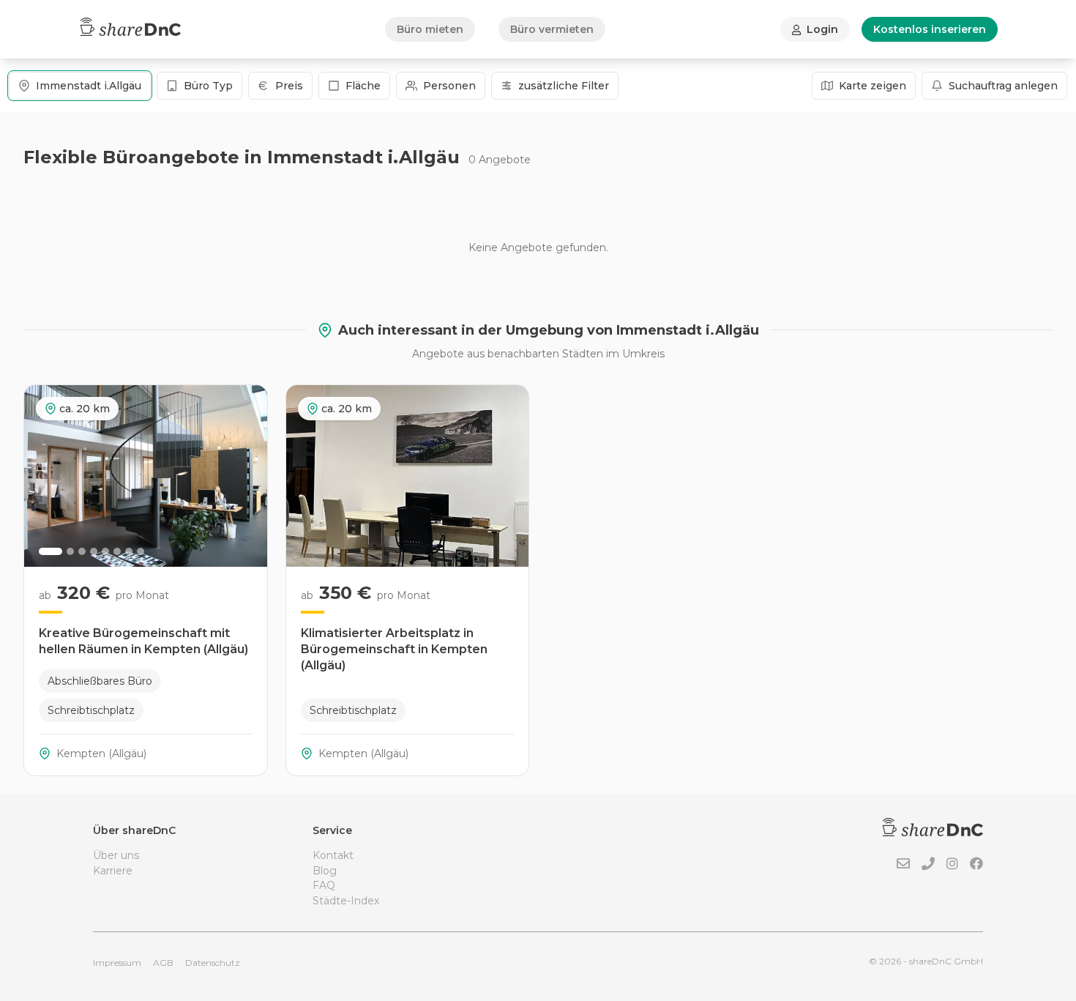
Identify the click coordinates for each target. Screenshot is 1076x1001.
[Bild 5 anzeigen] (105, 551)
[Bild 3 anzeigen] (82, 551)
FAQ (324, 885)
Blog (325, 870)
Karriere (112, 870)
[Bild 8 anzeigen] (140, 551)
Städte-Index (346, 900)
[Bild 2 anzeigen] (70, 551)
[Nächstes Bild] (248, 476)
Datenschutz (212, 962)
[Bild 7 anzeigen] (128, 551)
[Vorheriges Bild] (43, 476)
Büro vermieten (552, 29)
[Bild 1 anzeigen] (50, 551)
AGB (163, 962)
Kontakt (333, 855)
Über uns (116, 855)
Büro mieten (430, 29)
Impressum (117, 962)
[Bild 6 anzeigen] (117, 551)
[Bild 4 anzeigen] (93, 551)
